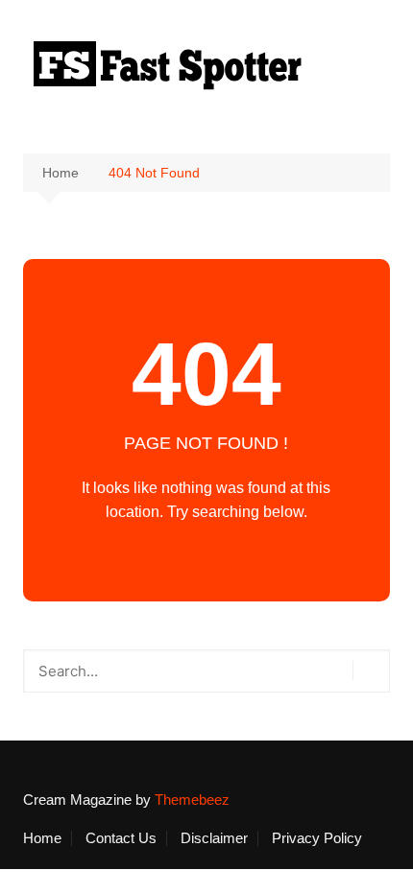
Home (42, 838)
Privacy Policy (317, 838)
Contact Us (121, 838)
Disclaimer (214, 838)
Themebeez (192, 799)
